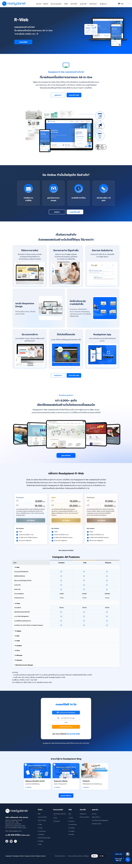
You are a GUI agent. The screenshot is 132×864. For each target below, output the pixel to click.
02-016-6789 (14, 835)
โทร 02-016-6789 (73, 734)
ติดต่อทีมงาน (58, 375)
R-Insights (72, 831)
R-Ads (55, 818)
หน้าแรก (38, 4)
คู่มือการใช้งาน (96, 817)
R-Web (40, 824)
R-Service (71, 821)
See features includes (66, 550)
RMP (39, 814)
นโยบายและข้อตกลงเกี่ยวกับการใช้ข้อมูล (78, 856)
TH (95, 856)
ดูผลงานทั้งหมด (66, 455)
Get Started (31, 520)
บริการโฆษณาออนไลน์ (59, 814)
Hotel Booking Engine (44, 837)
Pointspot (71, 834)
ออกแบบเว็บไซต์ (42, 817)
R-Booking (41, 834)
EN (102, 856)
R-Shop (40, 828)
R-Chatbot (72, 828)
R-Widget (40, 841)
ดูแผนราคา (58, 95)
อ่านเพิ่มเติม (28, 787)
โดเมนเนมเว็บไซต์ (84, 817)
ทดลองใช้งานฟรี (74, 95)
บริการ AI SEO (42, 820)
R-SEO (40, 844)
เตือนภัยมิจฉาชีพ (96, 823)
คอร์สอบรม (83, 814)
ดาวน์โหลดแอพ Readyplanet (100, 820)
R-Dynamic (56, 821)
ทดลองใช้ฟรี (23, 42)
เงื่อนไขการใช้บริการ (60, 856)
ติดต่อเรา (57, 212)
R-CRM (71, 818)
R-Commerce (42, 831)
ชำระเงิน (94, 814)
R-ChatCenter (73, 824)
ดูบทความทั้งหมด (66, 795)
